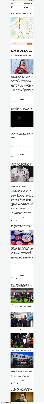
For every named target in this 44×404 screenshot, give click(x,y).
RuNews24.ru (12, 261)
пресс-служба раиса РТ (14, 304)
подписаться (30, 43)
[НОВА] (27, 3)
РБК (21, 109)
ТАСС (31, 133)
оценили (30, 263)
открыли (29, 374)
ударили (23, 146)
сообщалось (30, 136)
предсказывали (13, 286)
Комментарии (22, 99)
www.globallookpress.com (18, 127)
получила (19, 90)
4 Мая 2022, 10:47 (12, 6)
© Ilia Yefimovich (13, 127)
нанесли (21, 142)
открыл (29, 375)
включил (12, 94)
